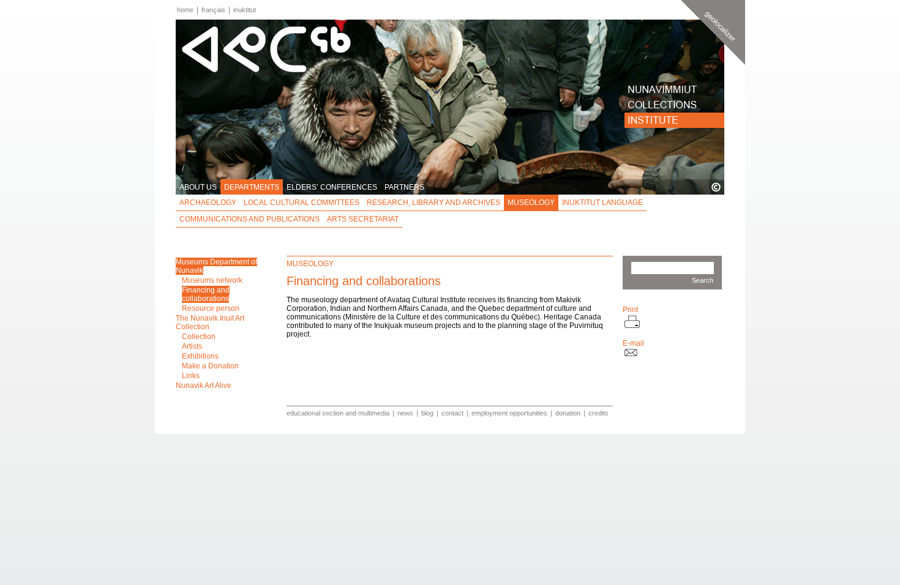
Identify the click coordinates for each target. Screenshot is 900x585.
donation (567, 413)
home (185, 9)
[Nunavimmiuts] (674, 89)
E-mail (633, 343)
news (405, 413)
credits (598, 413)
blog (427, 413)
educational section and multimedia (338, 413)
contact (452, 413)
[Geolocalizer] (713, 32)
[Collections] (674, 105)
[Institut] (674, 120)
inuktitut (244, 9)
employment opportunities (509, 413)
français (213, 9)
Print (630, 309)
